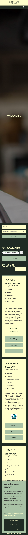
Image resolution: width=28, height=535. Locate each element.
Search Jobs (14, 236)
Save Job (12, 339)
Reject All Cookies (14, 524)
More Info (14, 345)
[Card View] (10, 265)
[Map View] (13, 265)
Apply (14, 351)
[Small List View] (7, 265)
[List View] (3, 265)
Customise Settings (14, 529)
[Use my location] (23, 231)
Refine (12, 258)
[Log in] (24, 7)
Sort (13, 269)
